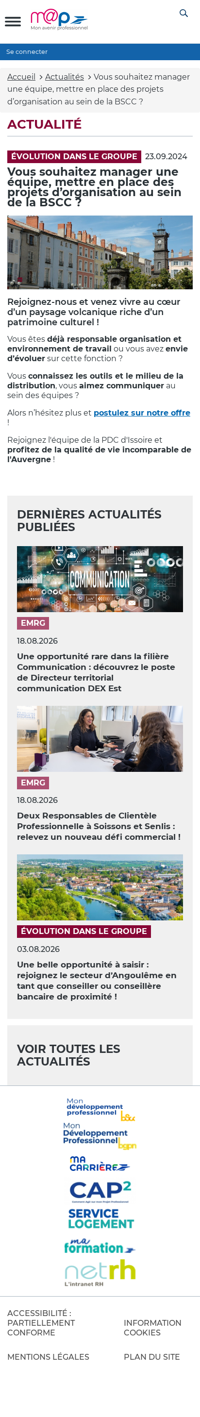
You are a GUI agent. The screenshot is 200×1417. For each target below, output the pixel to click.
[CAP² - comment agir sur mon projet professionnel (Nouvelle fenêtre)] (100, 1190)
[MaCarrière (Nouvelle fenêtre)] (100, 1163)
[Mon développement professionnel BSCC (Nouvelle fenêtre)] (100, 1109)
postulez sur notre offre (142, 412)
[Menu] (13, 22)
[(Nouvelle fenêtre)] (100, 1136)
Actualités (64, 77)
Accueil (21, 77)
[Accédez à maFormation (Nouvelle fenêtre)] (100, 1245)
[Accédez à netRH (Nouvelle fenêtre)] (100, 1272)
